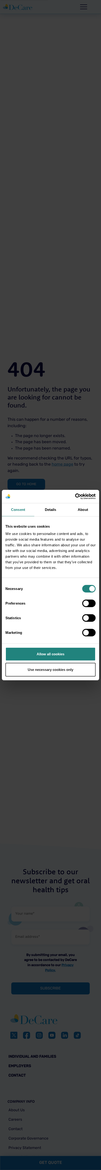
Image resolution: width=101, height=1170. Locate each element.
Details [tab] (50, 509)
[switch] (89, 603)
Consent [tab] (18, 509)
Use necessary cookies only (50, 669)
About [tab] (83, 509)
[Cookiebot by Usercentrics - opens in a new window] (75, 496)
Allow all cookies (50, 654)
